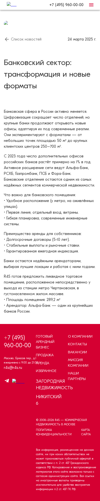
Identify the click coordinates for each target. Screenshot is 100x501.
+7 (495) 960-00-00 (66, 5)
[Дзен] (17, 382)
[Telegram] (7, 381)
